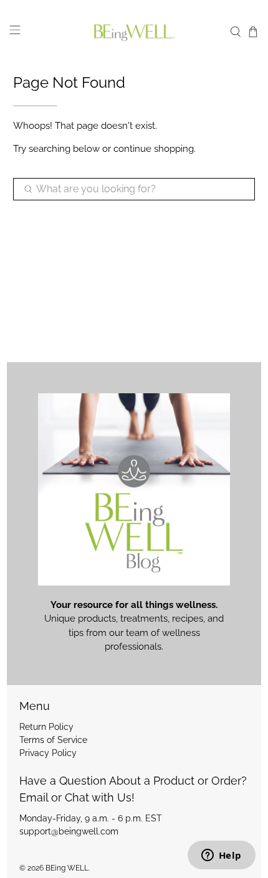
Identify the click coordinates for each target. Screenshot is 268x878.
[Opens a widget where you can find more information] (221, 856)
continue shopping (153, 148)
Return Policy (46, 727)
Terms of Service (53, 740)
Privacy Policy (48, 753)
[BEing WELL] (134, 32)
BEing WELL (67, 868)
